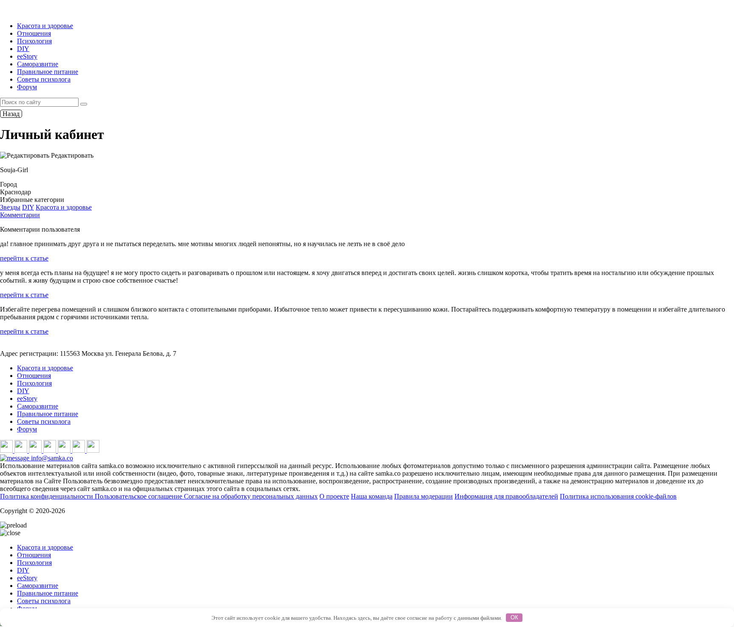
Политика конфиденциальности (47, 496)
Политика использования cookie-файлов (618, 496)
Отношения (34, 33)
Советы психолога (44, 79)
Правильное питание (47, 71)
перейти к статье (24, 258)
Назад (11, 113)
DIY (23, 48)
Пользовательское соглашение (139, 496)
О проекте (334, 496)
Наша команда (371, 496)
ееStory (27, 56)
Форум (27, 87)
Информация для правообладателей (506, 496)
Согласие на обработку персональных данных (251, 496)
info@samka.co (51, 458)
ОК (514, 617)
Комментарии (20, 214)
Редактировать (71, 155)
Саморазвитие (37, 64)
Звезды (10, 207)
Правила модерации (423, 496)
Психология (34, 41)
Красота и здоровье (45, 25)
